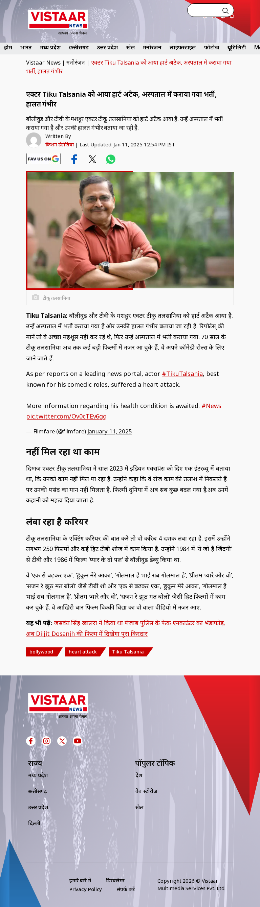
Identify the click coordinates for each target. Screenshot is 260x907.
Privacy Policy (85, 889)
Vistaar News (43, 62)
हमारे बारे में (80, 880)
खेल (130, 47)
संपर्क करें (126, 889)
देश (139, 775)
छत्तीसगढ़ (79, 47)
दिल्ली (34, 823)
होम (8, 47)
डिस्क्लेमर (115, 880)
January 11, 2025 (109, 431)
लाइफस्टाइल (183, 47)
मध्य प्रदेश (50, 47)
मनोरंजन (152, 47)
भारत (26, 47)
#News (211, 406)
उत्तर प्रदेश (107, 47)
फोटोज (211, 47)
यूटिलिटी (237, 47)
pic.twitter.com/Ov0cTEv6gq (66, 416)
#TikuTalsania (182, 373)
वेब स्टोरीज (146, 791)
